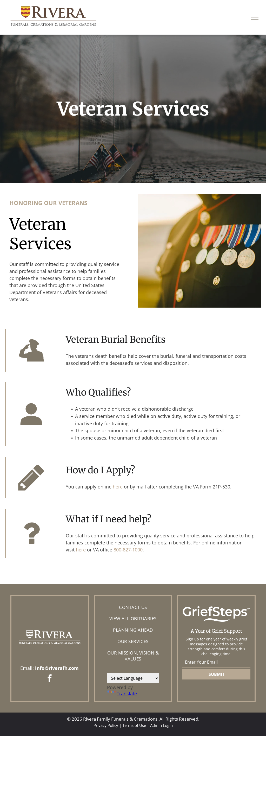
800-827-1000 (128, 549)
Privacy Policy (106, 725)
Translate (127, 693)
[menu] (254, 17)
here (118, 487)
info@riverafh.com (57, 668)
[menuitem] (133, 607)
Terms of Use (134, 725)
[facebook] (49, 679)
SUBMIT (216, 674)
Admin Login (161, 725)
